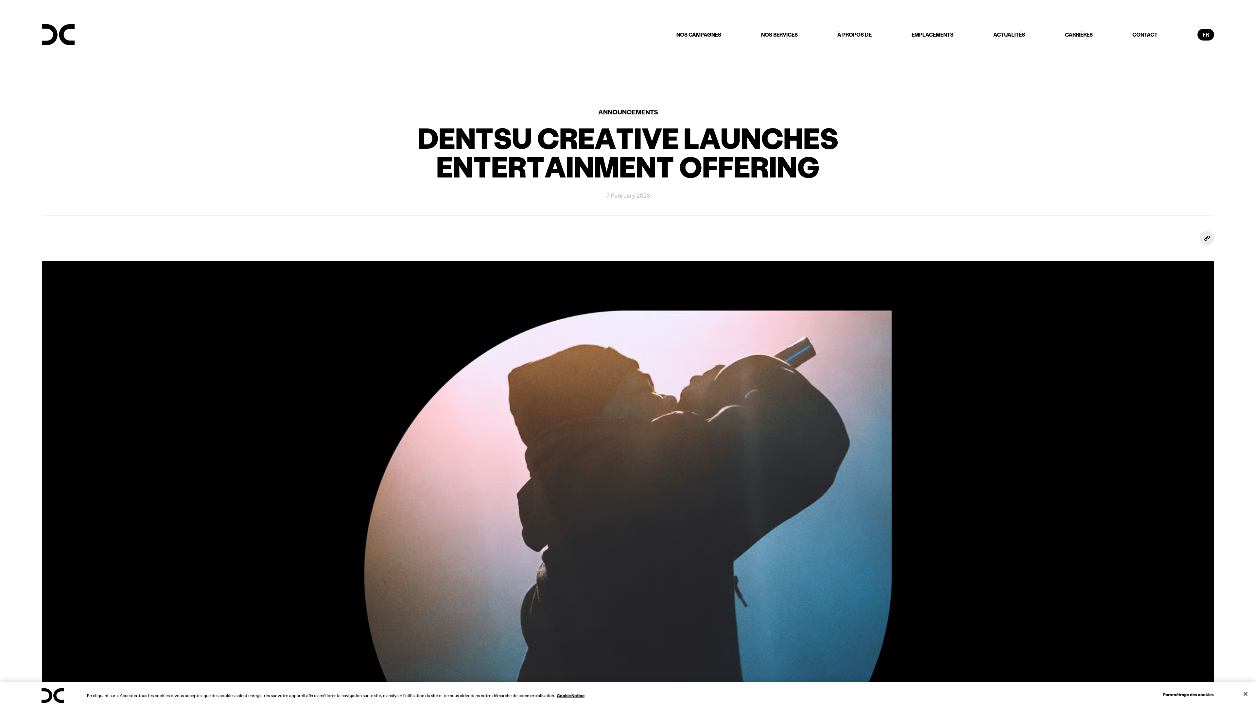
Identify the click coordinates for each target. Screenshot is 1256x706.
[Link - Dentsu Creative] (58, 34)
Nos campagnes (698, 34)
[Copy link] (1207, 238)
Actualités (1009, 34)
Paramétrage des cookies (1188, 694)
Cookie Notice (570, 695)
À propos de (854, 34)
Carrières (1079, 34)
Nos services (779, 34)
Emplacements (932, 34)
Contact (1145, 34)
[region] (628, 694)
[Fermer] (1245, 694)
